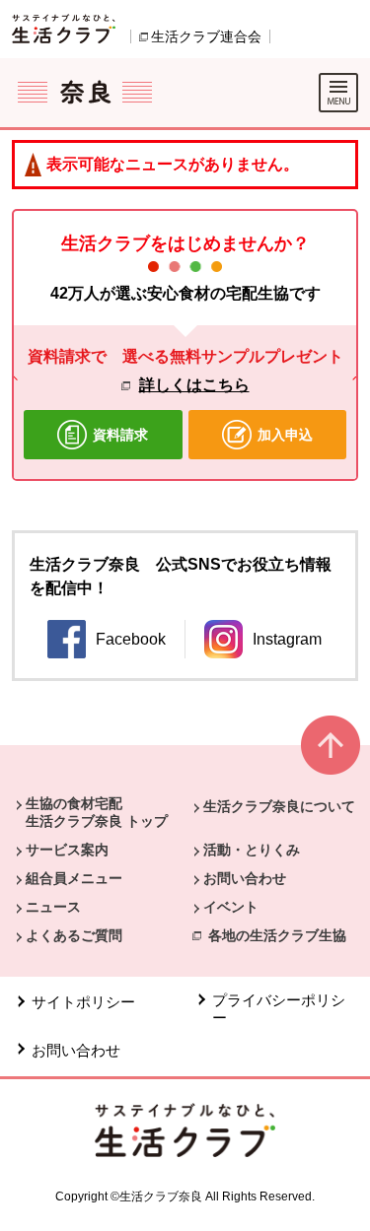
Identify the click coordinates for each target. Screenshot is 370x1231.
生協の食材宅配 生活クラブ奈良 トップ (97, 812)
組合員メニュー (74, 878)
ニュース (53, 907)
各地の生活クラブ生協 (277, 935)
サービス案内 (67, 849)
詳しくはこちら (194, 384)
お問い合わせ (244, 878)
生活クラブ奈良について (279, 806)
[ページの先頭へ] (330, 753)
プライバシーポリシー (278, 1009)
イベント (231, 907)
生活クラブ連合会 (206, 36)
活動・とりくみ (251, 849)
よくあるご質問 (74, 935)
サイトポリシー (83, 1001)
